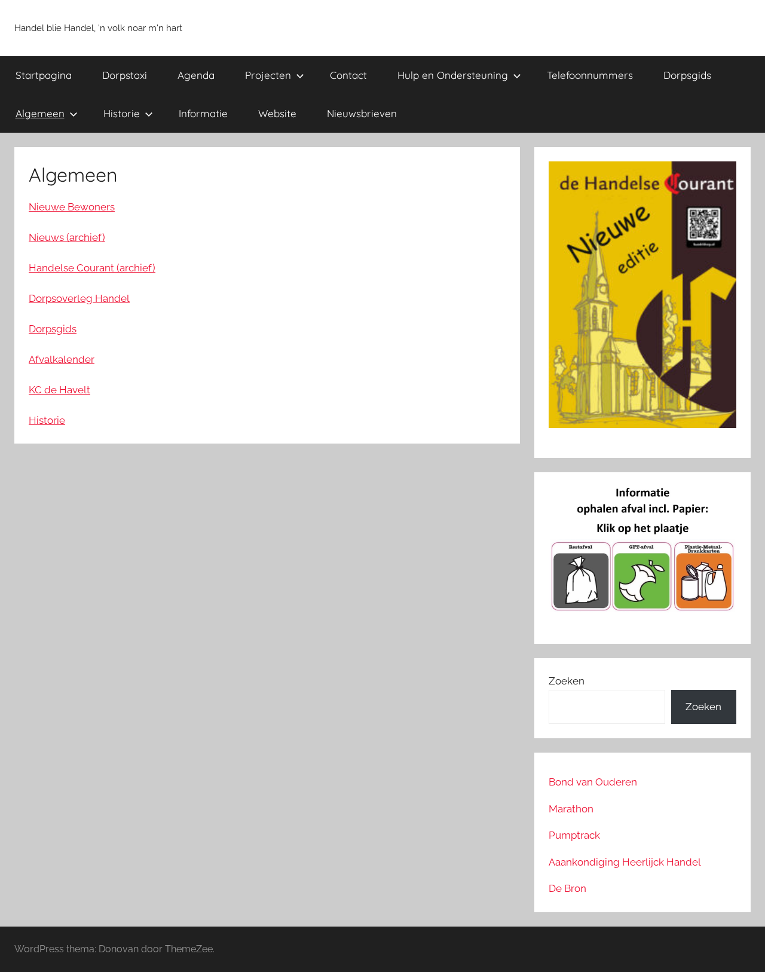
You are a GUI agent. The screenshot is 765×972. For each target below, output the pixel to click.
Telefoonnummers (590, 75)
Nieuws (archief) (67, 237)
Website (277, 113)
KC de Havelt (59, 390)
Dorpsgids (687, 75)
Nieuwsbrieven (362, 113)
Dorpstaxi (124, 75)
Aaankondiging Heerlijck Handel (625, 862)
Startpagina (44, 75)
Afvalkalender (61, 359)
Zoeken (567, 681)
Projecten (268, 75)
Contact (348, 75)
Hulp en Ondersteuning (452, 75)
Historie (121, 113)
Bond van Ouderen (593, 782)
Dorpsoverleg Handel (79, 298)
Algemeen (40, 113)
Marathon (571, 809)
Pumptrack (574, 835)
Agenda (196, 75)
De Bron (567, 888)
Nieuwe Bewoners (72, 207)
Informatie (203, 113)
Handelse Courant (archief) (92, 268)
